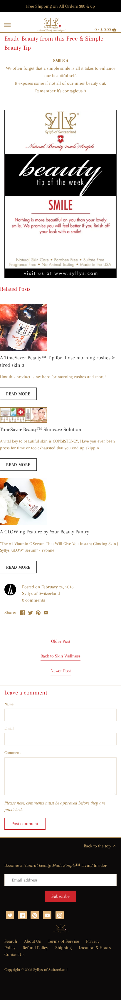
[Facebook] (22, 915)
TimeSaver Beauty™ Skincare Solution (40, 429)
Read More (18, 393)
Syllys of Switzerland (50, 969)
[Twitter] (10, 915)
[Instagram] (60, 915)
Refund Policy (35, 947)
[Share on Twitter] (30, 612)
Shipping (63, 947)
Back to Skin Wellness (60, 656)
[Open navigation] (7, 25)
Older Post (60, 641)
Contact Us (14, 954)
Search (10, 941)
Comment (12, 752)
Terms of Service (63, 941)
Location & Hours (95, 947)
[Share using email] (45, 612)
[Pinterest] (35, 915)
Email (9, 728)
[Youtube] (47, 915)
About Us (32, 941)
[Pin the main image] (38, 612)
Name (9, 704)
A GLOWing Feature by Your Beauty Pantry (44, 532)
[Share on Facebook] (22, 612)
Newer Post (61, 670)
